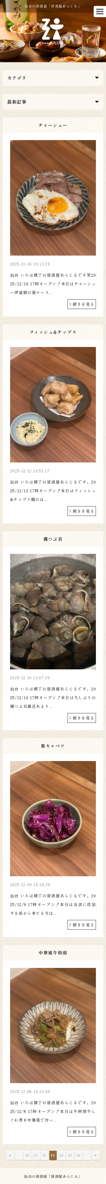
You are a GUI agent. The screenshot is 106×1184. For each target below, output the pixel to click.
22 (44, 1155)
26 (78, 1155)
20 (27, 1155)
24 (61, 1155)
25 (70, 1155)
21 (36, 1155)
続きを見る (83, 304)
